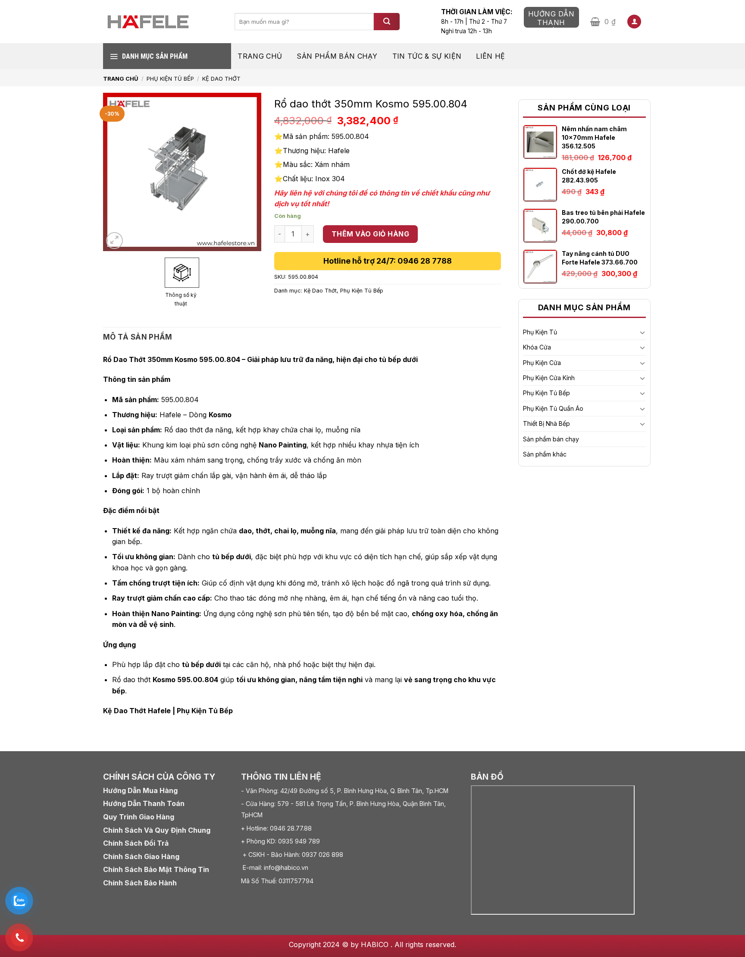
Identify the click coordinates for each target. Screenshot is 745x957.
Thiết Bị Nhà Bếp (546, 423)
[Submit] (387, 21)
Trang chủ (260, 56)
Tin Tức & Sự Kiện (426, 56)
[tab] (137, 337)
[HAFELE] (162, 22)
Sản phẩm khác (545, 454)
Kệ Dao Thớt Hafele (137, 710)
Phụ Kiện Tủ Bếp (170, 78)
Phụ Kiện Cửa (542, 362)
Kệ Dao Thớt (221, 78)
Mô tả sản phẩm (137, 337)
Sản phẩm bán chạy (337, 56)
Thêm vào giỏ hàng (370, 234)
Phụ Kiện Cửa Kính (549, 377)
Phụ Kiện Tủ (540, 332)
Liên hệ (490, 56)
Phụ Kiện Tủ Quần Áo (553, 408)
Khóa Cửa (537, 347)
